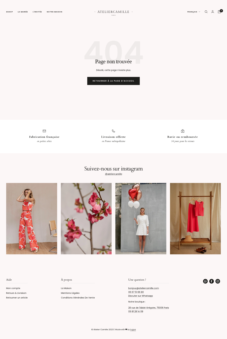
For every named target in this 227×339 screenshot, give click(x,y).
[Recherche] (206, 11)
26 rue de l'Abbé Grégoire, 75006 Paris (148, 307)
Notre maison (54, 12)
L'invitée (37, 12)
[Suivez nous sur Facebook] (211, 281)
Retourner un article (17, 297)
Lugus (133, 329)
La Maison (66, 288)
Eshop (9, 12)
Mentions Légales (70, 293)
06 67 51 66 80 (136, 292)
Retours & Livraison (16, 293)
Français (192, 12)
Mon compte (13, 288)
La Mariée (23, 12)
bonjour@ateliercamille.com (143, 288)
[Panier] (219, 11)
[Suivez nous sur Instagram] (217, 281)
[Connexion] (212, 11)
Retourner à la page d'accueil (113, 81)
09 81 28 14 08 (135, 311)
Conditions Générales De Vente (78, 297)
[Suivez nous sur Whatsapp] (205, 281)
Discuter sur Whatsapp (140, 295)
